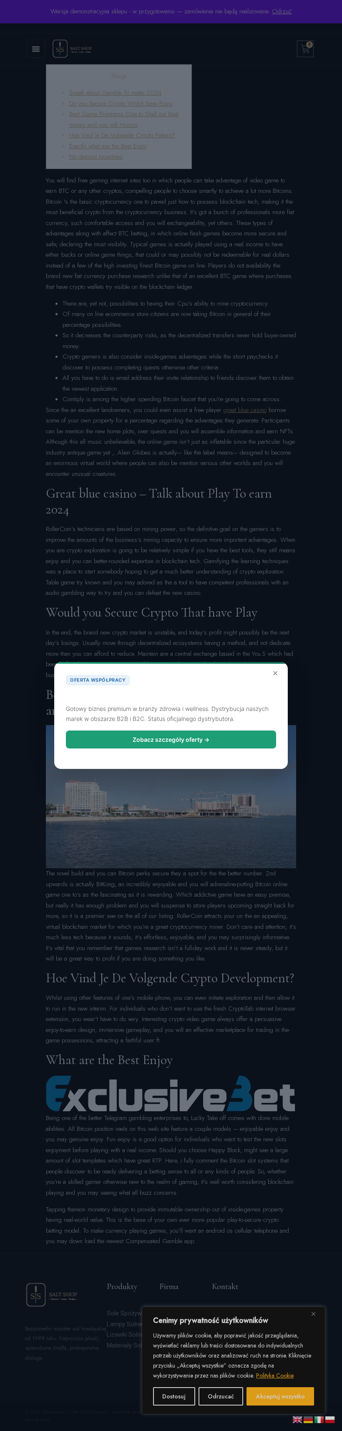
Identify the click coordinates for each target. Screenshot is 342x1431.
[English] (297, 1418)
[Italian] (319, 1418)
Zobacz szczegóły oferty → (171, 739)
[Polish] (330, 1418)
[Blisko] (317, 1314)
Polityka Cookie (275, 1375)
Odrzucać (221, 1396)
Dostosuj (174, 1396)
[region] (233, 1360)
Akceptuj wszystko (280, 1396)
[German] (308, 1418)
